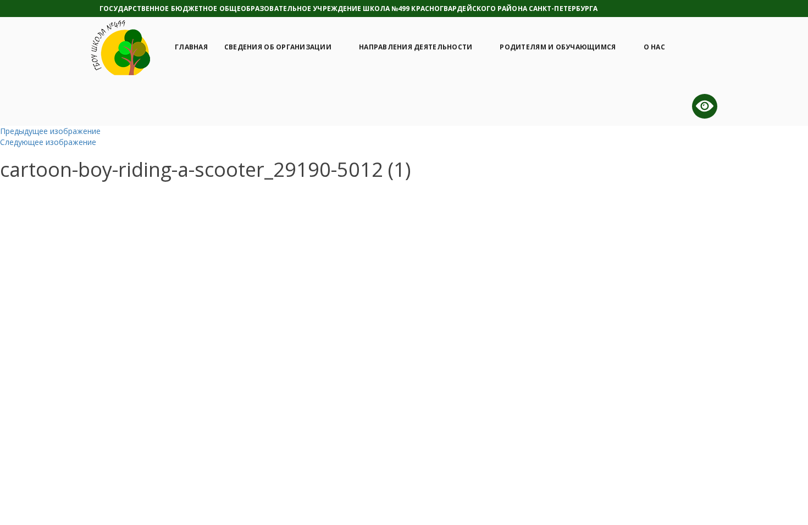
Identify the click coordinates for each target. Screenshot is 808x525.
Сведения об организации (277, 47)
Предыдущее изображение (50, 131)
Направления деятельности (415, 47)
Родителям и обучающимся (558, 47)
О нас (654, 47)
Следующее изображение (48, 142)
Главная (191, 47)
